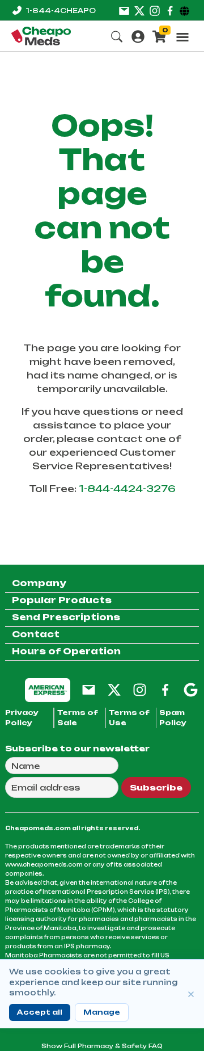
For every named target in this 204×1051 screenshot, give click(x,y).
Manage (101, 1012)
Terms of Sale (77, 717)
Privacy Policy (22, 717)
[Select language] (186, 10)
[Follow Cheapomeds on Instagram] (140, 689)
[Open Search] (117, 35)
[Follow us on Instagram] (154, 10)
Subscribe (156, 787)
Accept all (39, 1012)
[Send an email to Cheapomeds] (89, 689)
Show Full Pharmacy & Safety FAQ (102, 1045)
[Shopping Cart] (159, 35)
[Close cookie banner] (191, 994)
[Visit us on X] (139, 10)
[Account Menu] (138, 35)
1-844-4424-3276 (127, 488)
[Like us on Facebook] (170, 10)
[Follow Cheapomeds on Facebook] (165, 689)
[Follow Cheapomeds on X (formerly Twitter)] (114, 689)
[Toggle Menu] (182, 37)
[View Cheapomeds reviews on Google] (191, 689)
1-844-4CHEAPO (61, 10)
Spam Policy (172, 717)
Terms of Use (129, 717)
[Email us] (124, 10)
